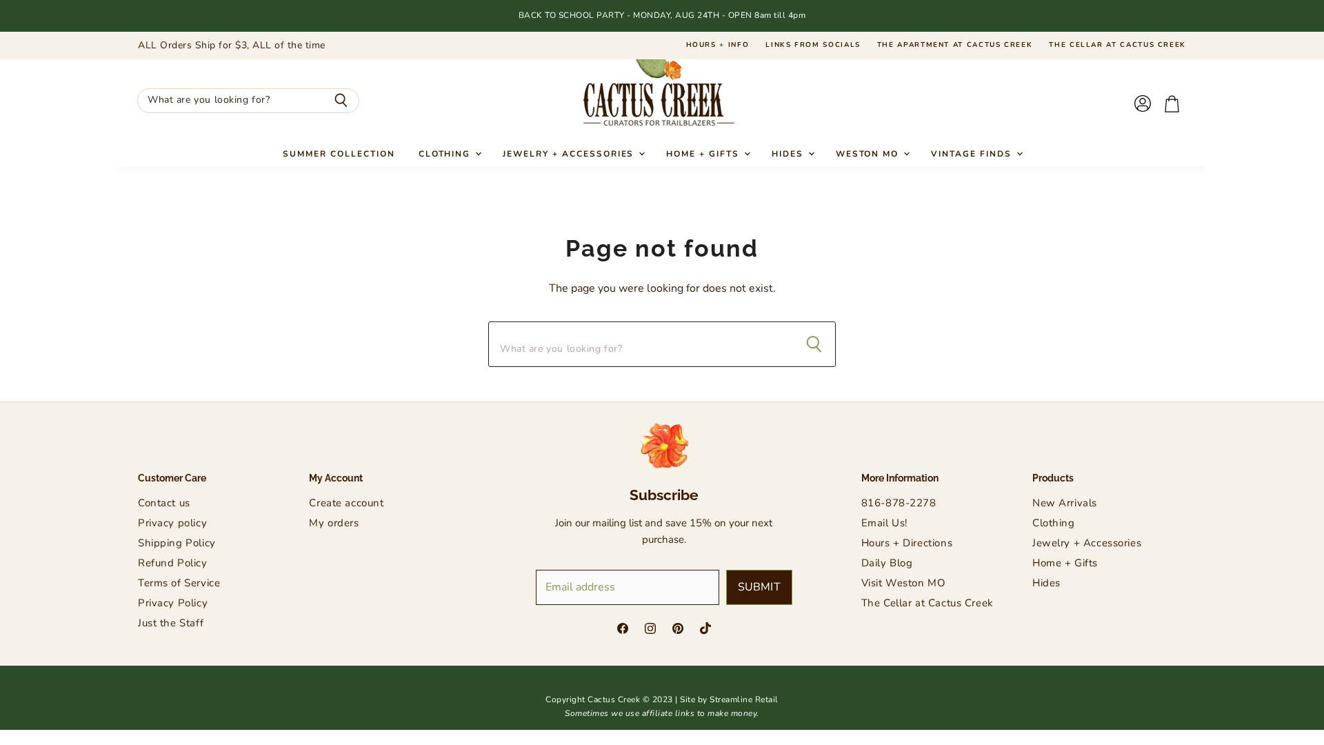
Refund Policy (173, 563)
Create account (346, 503)
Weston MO (869, 153)
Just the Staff (170, 623)
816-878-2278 (898, 503)
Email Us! (884, 523)
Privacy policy (172, 523)
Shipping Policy (177, 543)
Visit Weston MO (903, 583)
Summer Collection (338, 153)
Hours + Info (718, 45)
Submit (759, 587)
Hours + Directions (906, 543)
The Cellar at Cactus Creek (1117, 45)
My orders (334, 523)
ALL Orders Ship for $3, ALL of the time (231, 45)
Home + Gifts (704, 153)
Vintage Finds (972, 153)
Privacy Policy (173, 603)
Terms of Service (179, 583)
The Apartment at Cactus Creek (955, 45)
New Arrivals (1064, 503)
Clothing (446, 153)
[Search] (341, 100)
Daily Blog (887, 563)
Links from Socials (813, 45)
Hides (789, 153)
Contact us (164, 503)
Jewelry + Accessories (570, 153)
